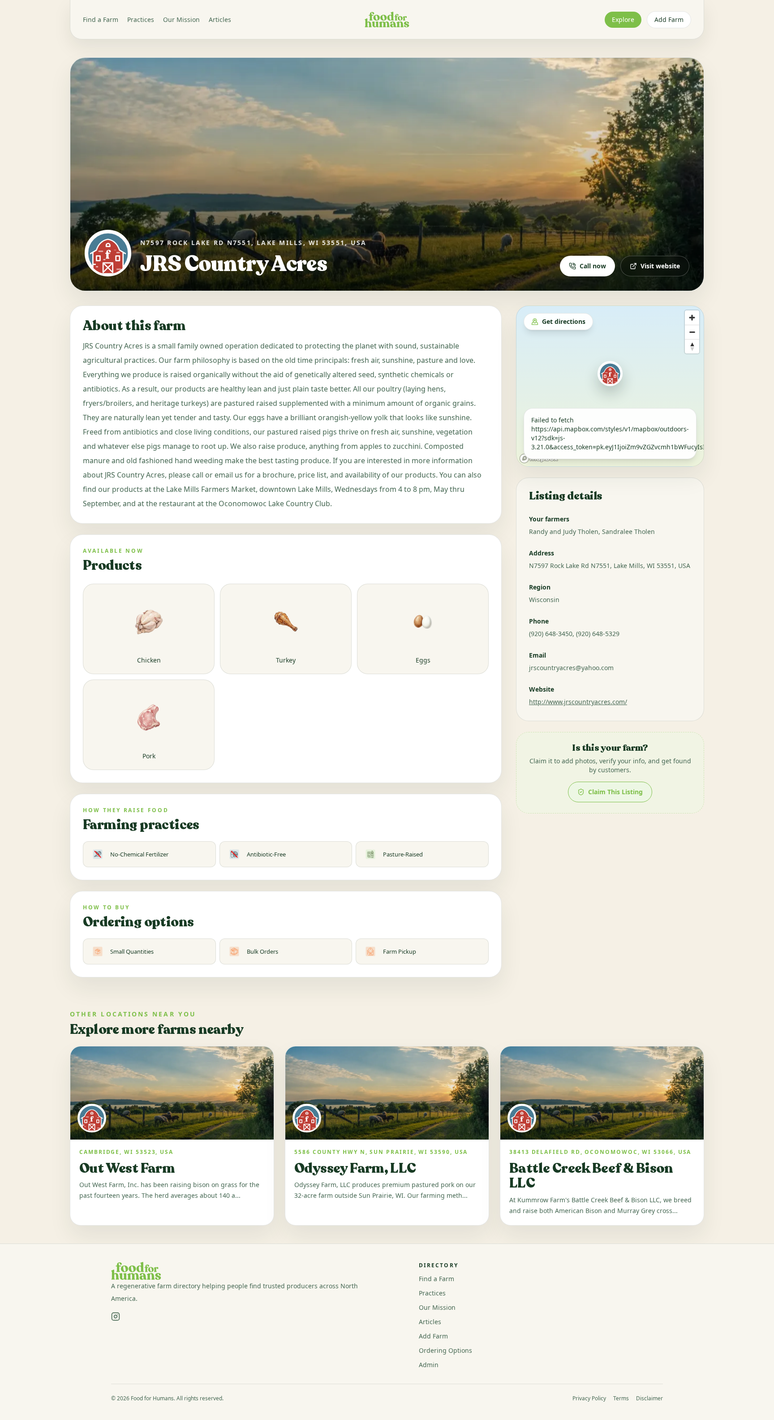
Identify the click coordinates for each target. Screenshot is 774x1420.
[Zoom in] (692, 317)
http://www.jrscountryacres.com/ (578, 701)
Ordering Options (445, 1350)
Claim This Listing (615, 791)
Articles (220, 19)
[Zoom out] (692, 332)
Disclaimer (649, 1398)
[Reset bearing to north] (692, 346)
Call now (593, 266)
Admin (429, 1364)
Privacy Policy (589, 1398)
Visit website (660, 266)
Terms (621, 1398)
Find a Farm (100, 19)
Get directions (563, 321)
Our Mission (181, 19)
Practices (140, 19)
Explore (623, 19)
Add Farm (669, 19)
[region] (610, 386)
